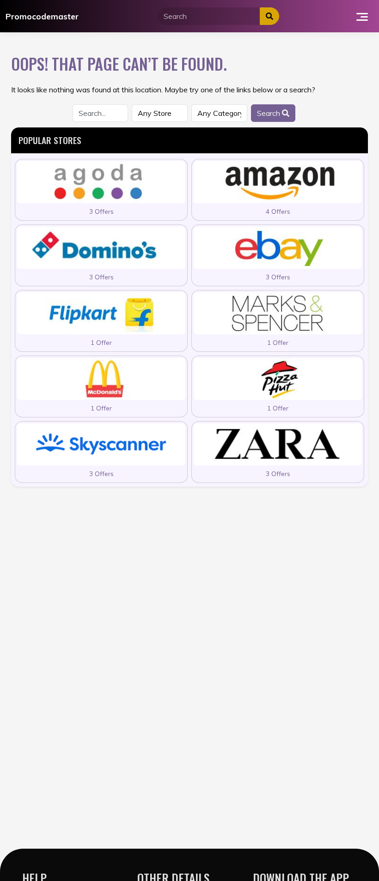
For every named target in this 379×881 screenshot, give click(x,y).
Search (269, 113)
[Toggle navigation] (362, 16)
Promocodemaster (42, 16)
